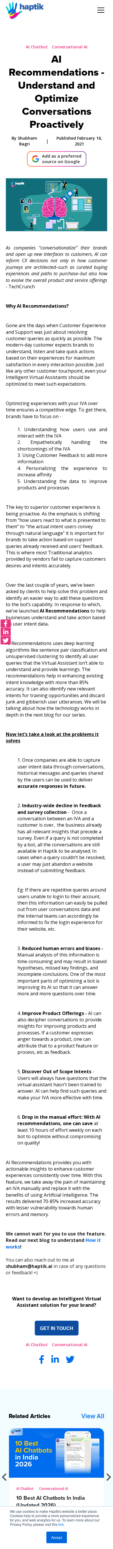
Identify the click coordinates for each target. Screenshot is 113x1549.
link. (61, 1524)
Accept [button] (56, 1537)
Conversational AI (70, 47)
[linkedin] (6, 632)
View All (92, 1416)
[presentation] (4, 1477)
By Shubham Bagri (24, 141)
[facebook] (6, 623)
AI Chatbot (37, 47)
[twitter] (6, 640)
